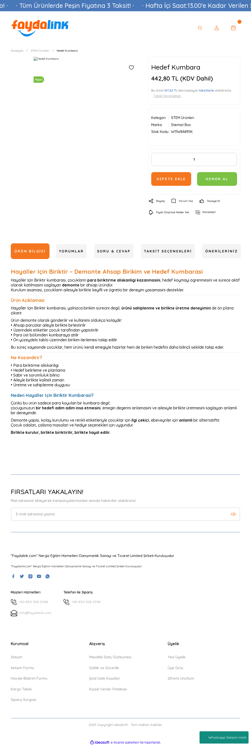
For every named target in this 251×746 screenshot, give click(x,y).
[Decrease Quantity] (157, 159)
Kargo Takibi (21, 689)
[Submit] (233, 514)
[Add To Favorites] (131, 68)
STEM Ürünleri (182, 118)
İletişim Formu (22, 668)
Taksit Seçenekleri (168, 251)
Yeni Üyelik (177, 657)
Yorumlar (71, 251)
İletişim (16, 657)
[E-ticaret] (125, 742)
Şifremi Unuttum (181, 678)
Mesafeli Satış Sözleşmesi (110, 657)
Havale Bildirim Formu (29, 678)
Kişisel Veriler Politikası (108, 689)
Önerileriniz (221, 251)
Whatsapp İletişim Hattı (227, 737)
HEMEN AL (217, 179)
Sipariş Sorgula (23, 700)
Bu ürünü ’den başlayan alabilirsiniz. (191, 93)
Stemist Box (181, 125)
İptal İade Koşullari (104, 678)
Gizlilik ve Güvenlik (104, 668)
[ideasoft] (100, 742)
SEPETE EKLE (171, 179)
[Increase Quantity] (231, 159)
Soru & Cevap (114, 251)
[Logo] (40, 28)
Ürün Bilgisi (30, 251)
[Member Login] (217, 28)
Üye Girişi (175, 668)
